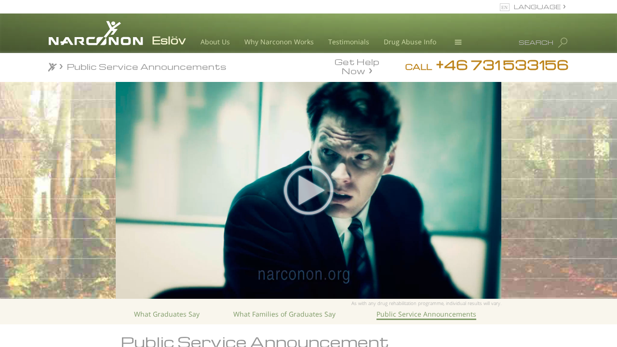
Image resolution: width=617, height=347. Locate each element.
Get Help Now (357, 65)
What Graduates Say (167, 314)
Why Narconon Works (279, 41)
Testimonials (348, 41)
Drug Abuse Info (410, 41)
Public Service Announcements (426, 314)
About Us (215, 41)
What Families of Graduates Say (284, 314)
